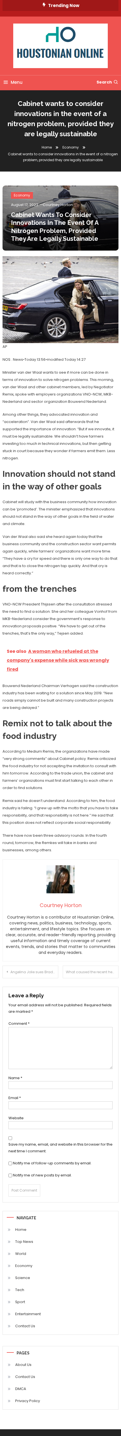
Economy (22, 195)
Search (104, 82)
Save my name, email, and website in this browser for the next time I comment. (60, 1147)
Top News (24, 1241)
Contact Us (25, 1326)
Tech (19, 1289)
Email (14, 1097)
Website (16, 1118)
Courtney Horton (58, 204)
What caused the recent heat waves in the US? (92, 972)
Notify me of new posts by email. (42, 1175)
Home (20, 1229)
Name (15, 1078)
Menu (17, 82)
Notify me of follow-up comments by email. (52, 1163)
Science (22, 1277)
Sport (20, 1302)
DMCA (20, 1388)
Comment (19, 1023)
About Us (23, 1364)
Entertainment (28, 1314)
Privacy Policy (27, 1400)
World (20, 1253)
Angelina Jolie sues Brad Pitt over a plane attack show (34, 972)
